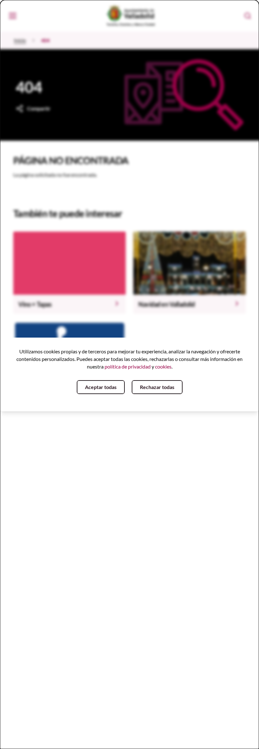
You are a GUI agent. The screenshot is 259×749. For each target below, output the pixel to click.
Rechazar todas (157, 387)
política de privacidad (128, 366)
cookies (163, 366)
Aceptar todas (101, 387)
